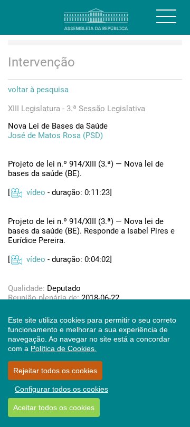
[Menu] (166, 16)
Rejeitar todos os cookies (55, 370)
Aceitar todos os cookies (53, 407)
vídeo (35, 192)
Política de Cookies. (64, 348)
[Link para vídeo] (16, 192)
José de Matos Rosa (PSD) (55, 135)
